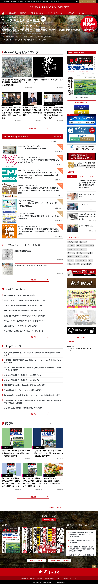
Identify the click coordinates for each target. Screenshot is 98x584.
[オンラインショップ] (81, 119)
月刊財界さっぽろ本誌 (75, 257)
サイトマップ (55, 1)
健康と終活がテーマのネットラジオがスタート (22, 325)
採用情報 (20, 1)
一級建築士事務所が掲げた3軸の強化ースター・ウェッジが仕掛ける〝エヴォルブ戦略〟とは (32, 361)
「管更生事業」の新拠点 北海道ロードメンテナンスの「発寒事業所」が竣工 (32, 395)
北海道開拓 (71, 246)
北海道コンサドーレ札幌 (84, 253)
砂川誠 (86, 257)
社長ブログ (83, 242)
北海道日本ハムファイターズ (77, 249)
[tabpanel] (49, 29)
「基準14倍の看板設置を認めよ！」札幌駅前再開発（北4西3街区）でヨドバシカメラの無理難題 (81, 534)
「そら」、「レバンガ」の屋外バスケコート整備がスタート (25, 320)
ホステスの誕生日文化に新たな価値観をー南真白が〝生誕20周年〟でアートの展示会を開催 (32, 368)
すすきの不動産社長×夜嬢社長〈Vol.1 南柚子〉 (21, 380)
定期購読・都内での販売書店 (60, 560)
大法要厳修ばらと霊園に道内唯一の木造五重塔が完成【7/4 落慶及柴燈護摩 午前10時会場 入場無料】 (32, 401)
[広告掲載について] (81, 156)
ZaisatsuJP (12, 13)
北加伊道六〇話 (73, 242)
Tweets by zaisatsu (55, 507)
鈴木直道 (71, 260)
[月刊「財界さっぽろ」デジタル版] (75, 139)
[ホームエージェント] (81, 165)
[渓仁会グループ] (81, 148)
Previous (2, 29)
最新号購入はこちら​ (81, 102)
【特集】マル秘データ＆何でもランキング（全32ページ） (81, 541)
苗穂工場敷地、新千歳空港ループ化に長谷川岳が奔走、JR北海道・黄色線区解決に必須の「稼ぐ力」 (81, 549)
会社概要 (13, 1)
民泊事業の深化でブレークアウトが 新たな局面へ (23, 390)
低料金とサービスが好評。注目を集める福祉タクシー (24, 300)
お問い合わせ (5, 1)
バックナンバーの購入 (36, 560)
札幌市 (70, 264)
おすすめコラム (82, 337)
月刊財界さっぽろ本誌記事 (85, 246)
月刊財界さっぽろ (81, 260)
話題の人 (71, 13)
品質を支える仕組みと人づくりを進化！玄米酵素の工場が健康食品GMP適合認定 (32, 353)
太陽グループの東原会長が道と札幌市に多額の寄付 (24, 305)
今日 (72, 176)
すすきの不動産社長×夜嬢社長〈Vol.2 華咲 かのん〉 (23, 375)
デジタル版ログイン (88, 1)
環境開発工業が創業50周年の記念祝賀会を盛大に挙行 (25, 385)
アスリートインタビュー (56, 13)
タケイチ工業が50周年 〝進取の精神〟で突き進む (23, 407)
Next (95, 29)
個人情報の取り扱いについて (33, 1)
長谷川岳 (77, 264)
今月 (91, 176)
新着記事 (23, 13)
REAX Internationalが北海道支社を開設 (19, 295)
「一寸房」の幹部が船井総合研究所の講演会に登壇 (23, 310)
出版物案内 (46, 1)
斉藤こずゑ (71, 253)
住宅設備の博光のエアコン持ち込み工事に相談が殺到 (24, 315)
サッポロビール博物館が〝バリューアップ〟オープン (24, 330)
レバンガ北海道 (86, 264)
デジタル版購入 (81, 108)
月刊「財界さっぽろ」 (37, 13)
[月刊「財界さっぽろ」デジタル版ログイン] (87, 139)
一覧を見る (32, 128)
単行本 (90, 260)
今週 (81, 176)
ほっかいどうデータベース (87, 13)
